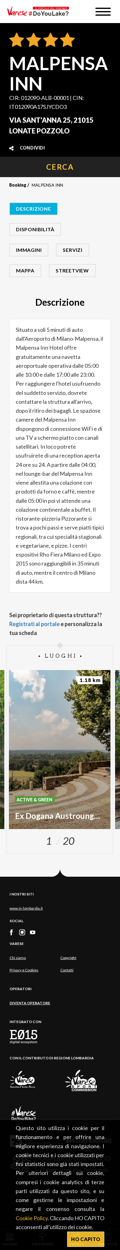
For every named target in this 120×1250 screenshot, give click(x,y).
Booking (17, 185)
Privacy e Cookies (24, 970)
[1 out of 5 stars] (16, 40)
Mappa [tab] (25, 270)
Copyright (68, 957)
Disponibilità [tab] (35, 229)
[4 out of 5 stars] (66, 40)
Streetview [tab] (72, 270)
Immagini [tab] (29, 250)
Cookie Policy (32, 1218)
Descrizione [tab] (33, 209)
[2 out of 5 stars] (32, 40)
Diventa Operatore (30, 1003)
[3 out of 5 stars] (49, 40)
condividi (32, 148)
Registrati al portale (34, 624)
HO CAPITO (85, 1239)
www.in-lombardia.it (26, 908)
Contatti (67, 970)
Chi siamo (18, 957)
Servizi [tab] (72, 250)
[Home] (40, 12)
